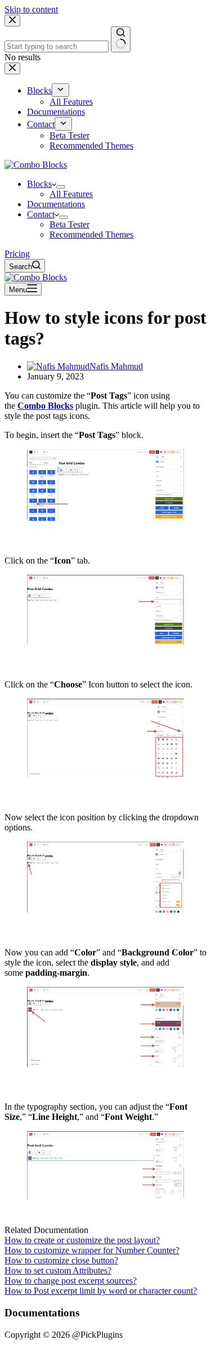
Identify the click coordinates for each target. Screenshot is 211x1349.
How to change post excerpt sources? (71, 1280)
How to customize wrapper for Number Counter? (92, 1250)
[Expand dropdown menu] (60, 187)
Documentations (56, 204)
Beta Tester (69, 224)
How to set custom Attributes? (58, 1270)
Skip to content (31, 9)
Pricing (17, 253)
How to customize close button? (61, 1260)
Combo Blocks (45, 405)
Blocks (39, 184)
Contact (41, 214)
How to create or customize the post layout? (82, 1240)
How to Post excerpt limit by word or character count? (101, 1291)
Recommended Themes (91, 234)
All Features (71, 194)
